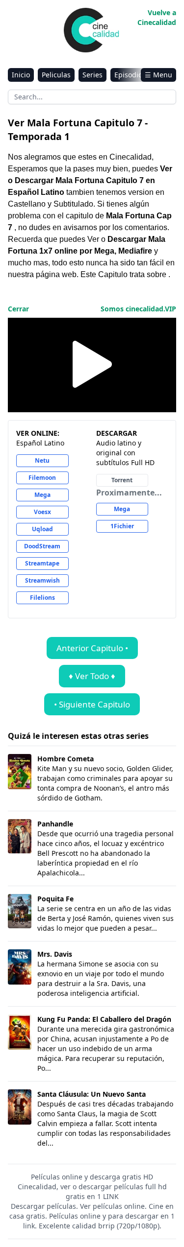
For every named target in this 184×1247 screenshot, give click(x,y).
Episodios (130, 74)
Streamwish (42, 580)
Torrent (121, 480)
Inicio (21, 74)
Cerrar (18, 308)
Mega (42, 495)
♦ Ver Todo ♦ (92, 676)
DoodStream (42, 546)
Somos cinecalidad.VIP (138, 308)
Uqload (42, 529)
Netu (42, 460)
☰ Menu (158, 74)
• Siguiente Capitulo (92, 704)
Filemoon (42, 477)
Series (92, 74)
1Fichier (122, 526)
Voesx (42, 512)
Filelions (42, 597)
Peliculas (56, 74)
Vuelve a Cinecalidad (156, 17)
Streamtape (42, 563)
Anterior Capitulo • (92, 648)
